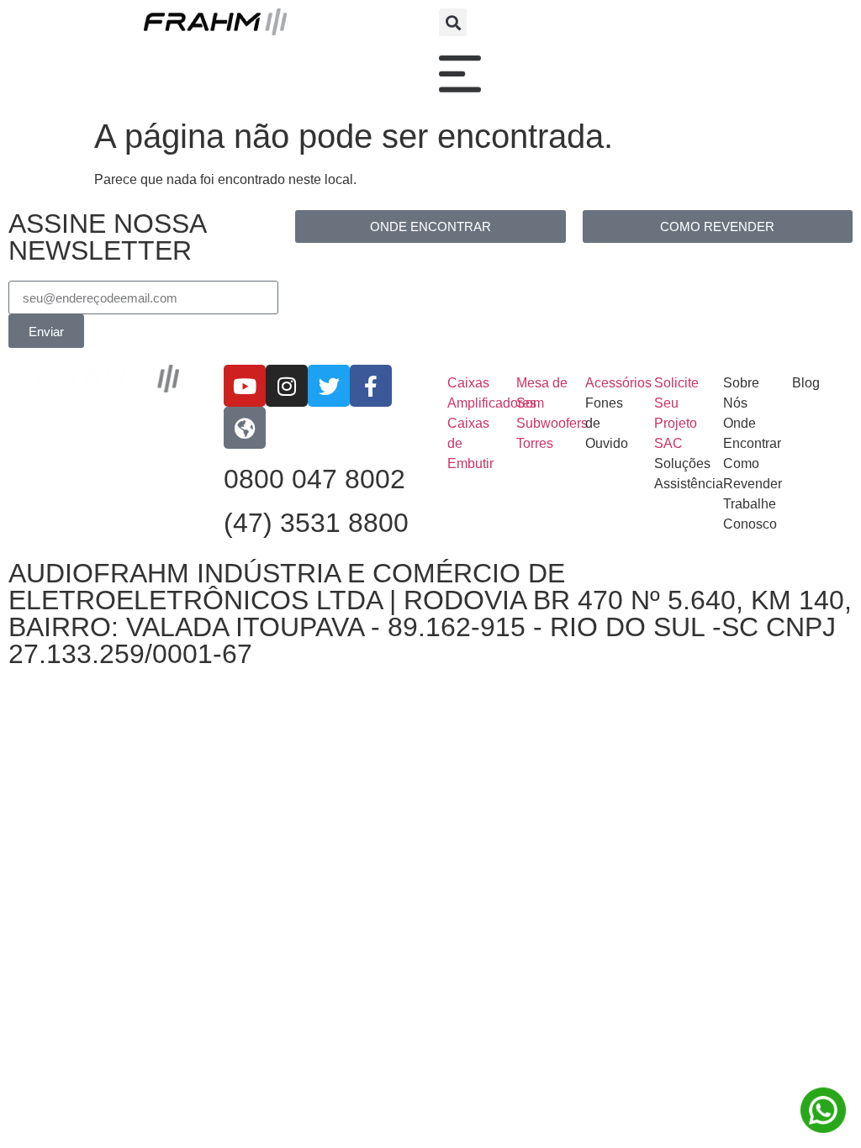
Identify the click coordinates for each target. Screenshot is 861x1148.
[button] (453, 22)
